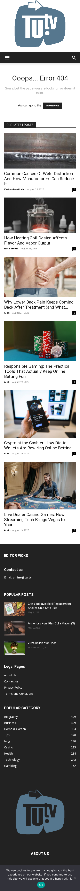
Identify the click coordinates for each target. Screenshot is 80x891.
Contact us (11, 681)
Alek (6, 312)
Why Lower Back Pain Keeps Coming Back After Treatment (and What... (38, 305)
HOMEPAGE (52, 105)
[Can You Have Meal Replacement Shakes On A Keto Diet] (14, 609)
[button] (7, 57)
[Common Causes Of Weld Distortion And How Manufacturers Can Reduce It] (40, 151)
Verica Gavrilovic (14, 189)
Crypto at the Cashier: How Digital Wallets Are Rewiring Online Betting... (39, 445)
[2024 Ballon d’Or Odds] (14, 648)
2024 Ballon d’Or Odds (42, 643)
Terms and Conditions (18, 694)
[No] (75, 878)
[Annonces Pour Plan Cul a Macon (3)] (14, 628)
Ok (41, 885)
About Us (10, 675)
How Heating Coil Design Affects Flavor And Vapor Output (35, 241)
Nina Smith (11, 248)
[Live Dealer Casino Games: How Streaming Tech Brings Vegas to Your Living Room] (40, 485)
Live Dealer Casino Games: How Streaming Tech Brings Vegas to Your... (34, 519)
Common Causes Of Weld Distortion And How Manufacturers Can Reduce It (39, 178)
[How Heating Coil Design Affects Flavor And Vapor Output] (40, 215)
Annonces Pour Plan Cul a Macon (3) (51, 623)
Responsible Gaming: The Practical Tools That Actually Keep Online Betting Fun (37, 371)
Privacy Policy (13, 687)
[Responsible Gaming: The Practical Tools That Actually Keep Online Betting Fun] (40, 341)
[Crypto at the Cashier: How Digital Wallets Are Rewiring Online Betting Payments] (40, 414)
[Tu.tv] (40, 26)
